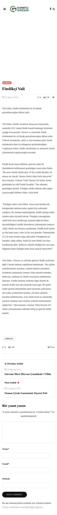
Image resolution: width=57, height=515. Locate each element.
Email (5, 464)
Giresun (9, 338)
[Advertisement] (28, 46)
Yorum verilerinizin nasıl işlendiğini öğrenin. (22, 507)
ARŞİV (7, 82)
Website (6, 479)
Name (5, 449)
